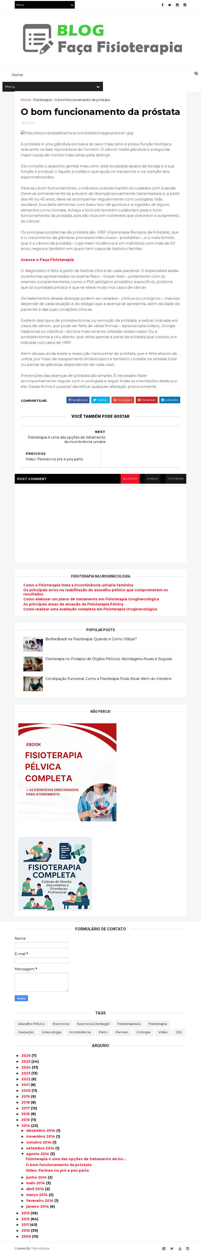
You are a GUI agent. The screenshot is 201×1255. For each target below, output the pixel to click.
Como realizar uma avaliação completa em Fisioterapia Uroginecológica (90, 609)
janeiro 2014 (38, 1206)
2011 (25, 1224)
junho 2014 (37, 1177)
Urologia (143, 1032)
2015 (26, 1120)
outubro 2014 (39, 1142)
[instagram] (177, 5)
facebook (176, 478)
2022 (26, 1079)
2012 (26, 1219)
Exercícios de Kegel (93, 1024)
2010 (26, 1230)
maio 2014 (36, 1183)
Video (163, 1032)
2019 (26, 1096)
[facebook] (162, 5)
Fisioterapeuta (128, 1024)
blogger (130, 478)
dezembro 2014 (41, 1130)
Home (26, 100)
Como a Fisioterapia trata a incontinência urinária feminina (78, 585)
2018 (26, 1102)
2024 (26, 1067)
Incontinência (80, 1032)
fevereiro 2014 (40, 1200)
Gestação (26, 1032)
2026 (26, 1055)
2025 (26, 1061)
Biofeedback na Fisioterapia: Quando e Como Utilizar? (91, 639)
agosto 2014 (38, 1154)
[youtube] (179, 1249)
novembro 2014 (41, 1136)
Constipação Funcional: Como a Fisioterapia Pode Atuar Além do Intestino (108, 679)
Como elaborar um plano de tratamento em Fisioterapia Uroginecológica (91, 599)
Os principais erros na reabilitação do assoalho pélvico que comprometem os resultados (95, 592)
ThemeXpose (40, 1248)
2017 (26, 1108)
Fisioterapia (158, 1024)
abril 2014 (35, 1189)
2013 (26, 1213)
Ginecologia (51, 1032)
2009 (26, 1236)
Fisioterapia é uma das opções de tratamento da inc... (76, 1159)
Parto (103, 1032)
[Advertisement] (104, 50)
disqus (152, 478)
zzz (179, 1032)
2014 (26, 1125)
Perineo (122, 1032)
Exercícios (61, 1024)
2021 (26, 1085)
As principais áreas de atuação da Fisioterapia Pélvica (73, 604)
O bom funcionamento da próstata (58, 1165)
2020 (26, 1090)
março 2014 (37, 1195)
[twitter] (169, 5)
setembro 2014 (40, 1148)
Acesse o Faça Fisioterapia (47, 259)
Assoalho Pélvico (31, 1024)
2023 (26, 1073)
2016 (26, 1114)
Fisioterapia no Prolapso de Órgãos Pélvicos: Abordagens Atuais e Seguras (108, 659)
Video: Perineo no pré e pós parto (57, 1170)
